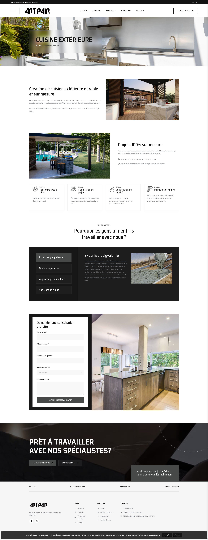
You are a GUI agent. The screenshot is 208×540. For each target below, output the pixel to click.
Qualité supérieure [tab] (49, 268)
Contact (140, 10)
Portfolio (126, 10)
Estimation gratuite (185, 10)
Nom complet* (42, 332)
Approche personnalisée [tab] (52, 279)
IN (196, 2)
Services (110, 10)
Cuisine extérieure (77, 487)
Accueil (83, 10)
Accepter (167, 535)
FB (193, 2)
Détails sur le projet (43, 379)
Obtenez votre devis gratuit (60, 400)
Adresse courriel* (43, 344)
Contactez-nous (69, 463)
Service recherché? (43, 367)
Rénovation (125, 487)
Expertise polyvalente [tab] (51, 257)
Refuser (177, 535)
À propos (97, 10)
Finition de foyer (172, 487)
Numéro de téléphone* (44, 355)
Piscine (32, 487)
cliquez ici (157, 535)
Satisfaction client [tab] (49, 290)
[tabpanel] (128, 268)
